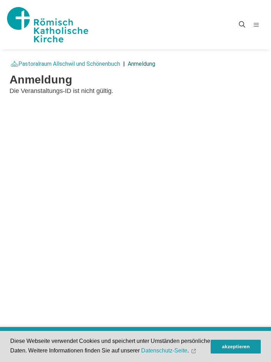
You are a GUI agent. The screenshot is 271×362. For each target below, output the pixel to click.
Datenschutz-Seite (164, 351)
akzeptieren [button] (236, 346)
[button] (194, 350)
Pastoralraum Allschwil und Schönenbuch (69, 63)
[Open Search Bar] (242, 25)
